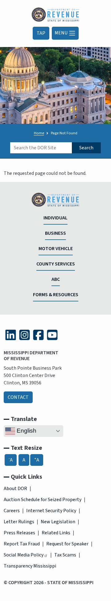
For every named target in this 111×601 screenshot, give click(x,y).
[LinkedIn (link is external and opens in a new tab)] (10, 334)
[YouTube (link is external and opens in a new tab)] (52, 334)
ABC (55, 279)
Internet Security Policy (51, 510)
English (25, 430)
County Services (55, 264)
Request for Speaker (67, 543)
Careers (12, 510)
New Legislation (58, 521)
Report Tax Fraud (22, 543)
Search (86, 147)
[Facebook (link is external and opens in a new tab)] (38, 334)
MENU (61, 32)
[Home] (55, 11)
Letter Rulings (19, 521)
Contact (18, 397)
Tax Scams (65, 555)
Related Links (56, 532)
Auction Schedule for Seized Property (42, 499)
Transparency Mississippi (30, 566)
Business (55, 233)
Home (39, 133)
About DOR (15, 488)
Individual (55, 217)
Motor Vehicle (56, 248)
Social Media (23, 555)
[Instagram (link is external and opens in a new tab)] (24, 334)
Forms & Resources (55, 294)
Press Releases (19, 532)
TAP (41, 33)
